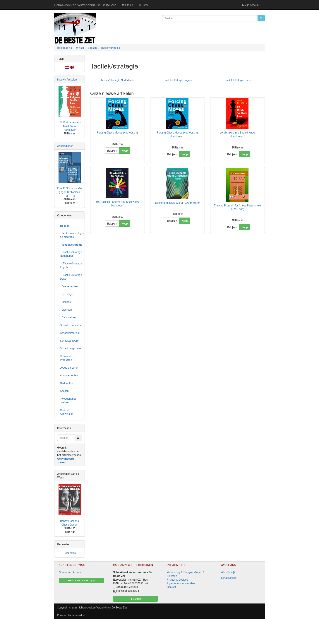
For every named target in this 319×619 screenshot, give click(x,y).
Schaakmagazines (70, 348)
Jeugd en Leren (69, 367)
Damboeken (68, 317)
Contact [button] (136, 598)
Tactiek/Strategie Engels (177, 80)
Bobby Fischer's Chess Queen (69, 522)
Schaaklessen (229, 577)
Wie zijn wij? (228, 572)
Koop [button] (125, 150)
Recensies (70, 553)
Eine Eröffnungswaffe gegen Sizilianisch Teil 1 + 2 (69, 191)
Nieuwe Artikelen (67, 79)
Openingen (67, 294)
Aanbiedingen (65, 146)
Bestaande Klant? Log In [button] (82, 580)
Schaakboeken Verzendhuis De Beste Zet (85, 4)
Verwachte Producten (66, 358)
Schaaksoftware (69, 340)
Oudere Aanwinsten (66, 411)
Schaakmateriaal (70, 333)
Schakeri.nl (78, 615)
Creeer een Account (70, 572)
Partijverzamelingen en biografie (71, 235)
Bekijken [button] (112, 150)
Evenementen (69, 286)
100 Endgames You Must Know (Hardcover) (69, 125)
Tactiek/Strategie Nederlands (117, 80)
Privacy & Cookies (177, 579)
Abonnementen (69, 375)
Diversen (66, 309)
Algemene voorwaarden (181, 583)
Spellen (64, 391)
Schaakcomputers (70, 325)
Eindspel (65, 302)
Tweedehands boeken (68, 400)
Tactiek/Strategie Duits (237, 80)
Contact (171, 587)
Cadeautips (66, 383)
